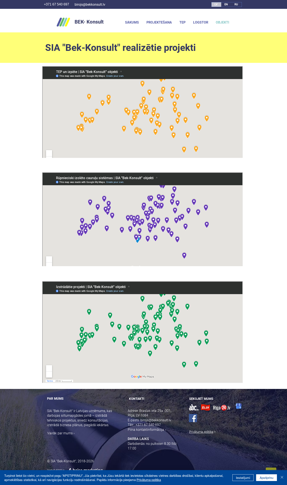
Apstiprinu (266, 477)
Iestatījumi (243, 477)
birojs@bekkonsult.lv (90, 5)
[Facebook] (193, 418)
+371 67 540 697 (55, 4)
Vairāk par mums (60, 433)
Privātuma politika (201, 432)
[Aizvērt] (281, 477)
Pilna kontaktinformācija (146, 430)
